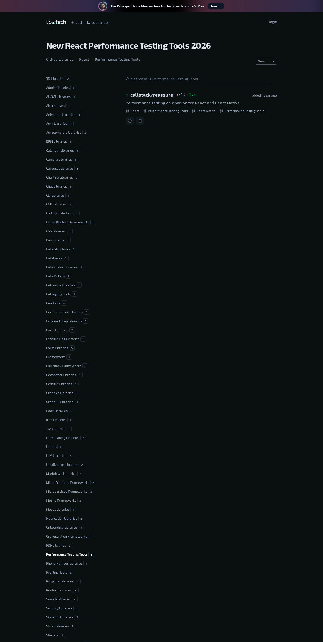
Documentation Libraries (66, 312)
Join (216, 6)
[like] (130, 121)
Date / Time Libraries (64, 267)
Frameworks (58, 357)
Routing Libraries (61, 590)
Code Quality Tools (62, 213)
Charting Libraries (61, 177)
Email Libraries (59, 330)
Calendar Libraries (62, 150)
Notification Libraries (64, 518)
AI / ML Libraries (60, 96)
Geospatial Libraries (63, 375)
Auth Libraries (58, 123)
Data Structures (60, 249)
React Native (206, 111)
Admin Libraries (60, 88)
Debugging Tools (60, 294)
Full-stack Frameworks (66, 366)
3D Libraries (57, 79)
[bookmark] (140, 121)
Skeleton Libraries (62, 617)
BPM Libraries (58, 141)
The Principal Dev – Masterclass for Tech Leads (146, 6)
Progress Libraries (62, 581)
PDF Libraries (58, 545)
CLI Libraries (57, 195)
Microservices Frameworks (69, 491)
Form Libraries (59, 348)
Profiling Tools (59, 572)
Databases (56, 258)
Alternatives (57, 105)
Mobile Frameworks (63, 500)
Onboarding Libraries (64, 527)
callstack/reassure (151, 95)
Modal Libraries (60, 509)
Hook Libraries (59, 411)
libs (56, 21)
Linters (53, 447)
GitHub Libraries (60, 59)
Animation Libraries (63, 114)
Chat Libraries (58, 186)
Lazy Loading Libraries (65, 438)
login (273, 21)
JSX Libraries (58, 429)
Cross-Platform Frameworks (70, 222)
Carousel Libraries (62, 168)
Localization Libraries (64, 464)
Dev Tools (55, 303)
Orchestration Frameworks (68, 536)
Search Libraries (60, 599)
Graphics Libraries (62, 393)
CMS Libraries (58, 204)
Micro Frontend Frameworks (70, 482)
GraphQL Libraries (62, 402)
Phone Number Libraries (66, 563)
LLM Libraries (58, 456)
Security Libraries (61, 608)
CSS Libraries (58, 231)
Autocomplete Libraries (66, 132)
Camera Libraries (61, 159)
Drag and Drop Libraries (66, 321)
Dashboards (57, 240)
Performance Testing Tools (117, 59)
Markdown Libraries (63, 473)
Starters (54, 635)
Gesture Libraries (61, 384)
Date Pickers (57, 276)
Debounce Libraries (62, 285)
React (84, 59)
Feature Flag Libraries (65, 339)
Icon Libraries (58, 420)
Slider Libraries (59, 626)
